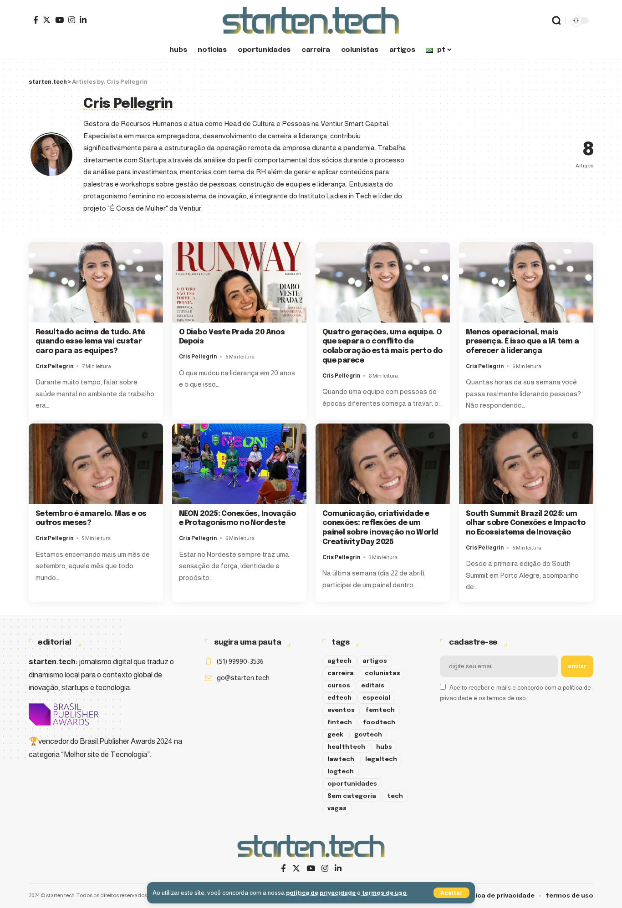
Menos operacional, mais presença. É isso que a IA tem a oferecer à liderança (522, 341)
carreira (340, 673)
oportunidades (352, 784)
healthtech (346, 747)
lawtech (340, 759)
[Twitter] (47, 20)
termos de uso (384, 892)
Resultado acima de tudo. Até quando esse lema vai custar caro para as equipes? (90, 341)
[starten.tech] (311, 20)
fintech (339, 723)
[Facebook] (36, 20)
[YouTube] (59, 20)
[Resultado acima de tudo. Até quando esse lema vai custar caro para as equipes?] (96, 282)
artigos (374, 661)
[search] (556, 20)
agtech (339, 661)
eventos (341, 710)
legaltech (381, 759)
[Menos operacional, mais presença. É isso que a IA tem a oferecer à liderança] (526, 282)
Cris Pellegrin (54, 366)
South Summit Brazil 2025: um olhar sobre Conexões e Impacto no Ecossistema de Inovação (526, 523)
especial (376, 698)
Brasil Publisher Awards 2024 (126, 741)
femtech (380, 710)
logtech (340, 772)
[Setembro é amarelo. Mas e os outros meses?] (96, 464)
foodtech (379, 723)
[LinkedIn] (83, 20)
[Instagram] (71, 20)
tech (395, 796)
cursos (338, 686)
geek (335, 735)
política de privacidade (321, 892)
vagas (337, 809)
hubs (384, 747)
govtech (368, 735)
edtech (339, 698)
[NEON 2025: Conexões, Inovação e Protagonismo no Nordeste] (239, 464)
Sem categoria (351, 796)
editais (372, 686)
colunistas (382, 673)
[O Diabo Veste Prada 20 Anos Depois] (239, 282)
